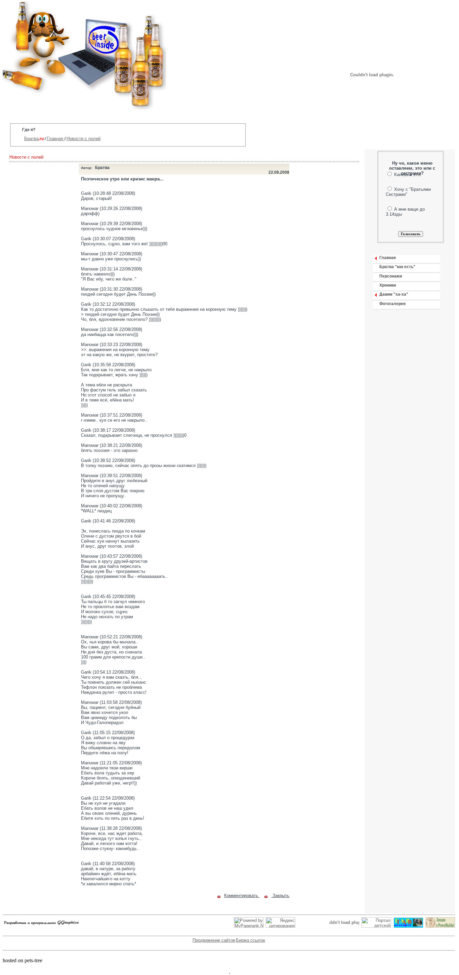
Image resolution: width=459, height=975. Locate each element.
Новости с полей (83, 138)
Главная (56, 138)
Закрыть (280, 895)
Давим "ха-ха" (393, 294)
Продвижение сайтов (214, 940)
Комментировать (241, 895)
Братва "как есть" (397, 266)
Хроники (387, 285)
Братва (31, 138)
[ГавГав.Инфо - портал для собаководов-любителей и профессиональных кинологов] (408, 926)
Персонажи (390, 276)
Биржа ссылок (250, 940)
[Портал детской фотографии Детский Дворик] (376, 926)
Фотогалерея (392, 303)
